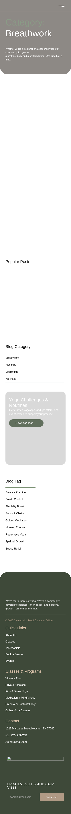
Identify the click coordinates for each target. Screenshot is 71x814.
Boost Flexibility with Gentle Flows (32, 95)
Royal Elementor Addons (41, 620)
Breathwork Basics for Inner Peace (32, 329)
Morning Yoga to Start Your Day (31, 152)
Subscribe (51, 797)
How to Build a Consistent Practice (33, 209)
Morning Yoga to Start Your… (28, 313)
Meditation (24, 89)
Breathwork (12, 89)
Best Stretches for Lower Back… (30, 297)
